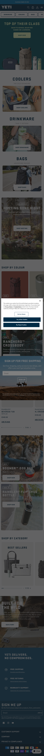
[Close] (40, 300)
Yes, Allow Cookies (22, 319)
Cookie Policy (18, 307)
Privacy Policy (8, 307)
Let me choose (21, 314)
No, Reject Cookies (21, 325)
